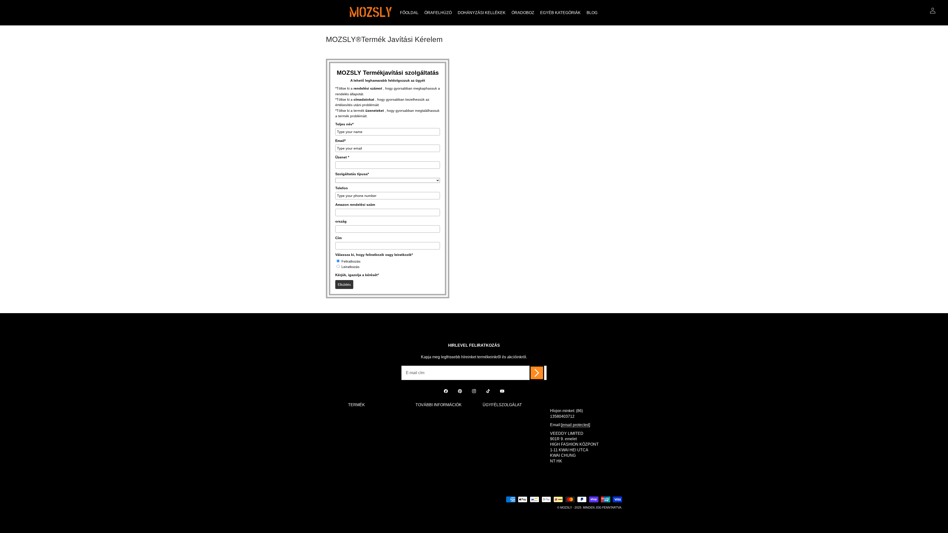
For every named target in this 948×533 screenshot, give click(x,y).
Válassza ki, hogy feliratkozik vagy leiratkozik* (374, 255)
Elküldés (344, 284)
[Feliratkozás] (537, 373)
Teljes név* (344, 124)
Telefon (341, 188)
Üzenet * (342, 157)
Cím (338, 238)
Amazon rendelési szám (355, 205)
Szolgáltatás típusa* (352, 174)
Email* (340, 141)
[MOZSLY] (371, 12)
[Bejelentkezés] (932, 10)
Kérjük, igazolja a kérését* (357, 275)
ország (341, 221)
